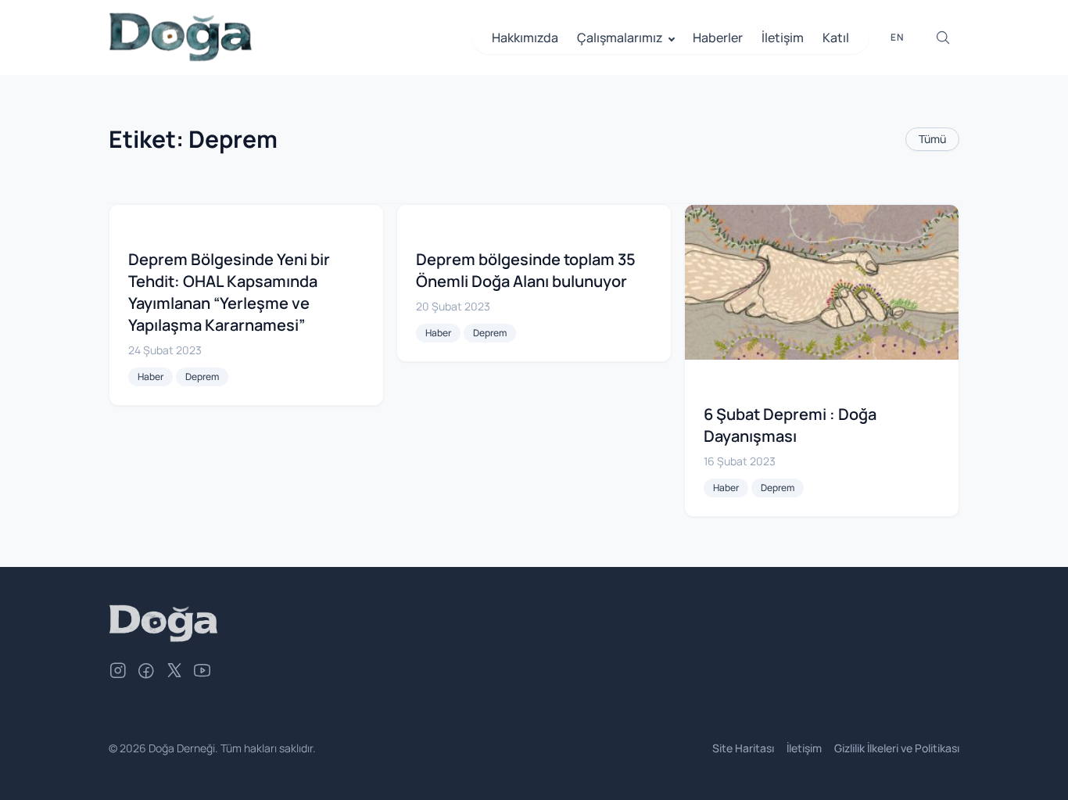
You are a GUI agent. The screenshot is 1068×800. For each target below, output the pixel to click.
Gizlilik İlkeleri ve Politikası (896, 748)
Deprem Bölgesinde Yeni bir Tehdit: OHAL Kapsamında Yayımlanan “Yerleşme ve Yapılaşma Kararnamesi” (229, 292)
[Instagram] (118, 672)
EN (897, 37)
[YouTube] (202, 672)
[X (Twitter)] (174, 672)
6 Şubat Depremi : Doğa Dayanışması (790, 425)
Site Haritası (743, 748)
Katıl (836, 37)
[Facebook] (146, 672)
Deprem (202, 376)
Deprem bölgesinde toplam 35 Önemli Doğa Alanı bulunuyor (526, 270)
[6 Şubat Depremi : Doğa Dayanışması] (822, 282)
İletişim (783, 37)
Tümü (932, 138)
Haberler (718, 37)
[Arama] (942, 37)
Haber (150, 376)
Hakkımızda (525, 37)
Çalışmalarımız (620, 37)
